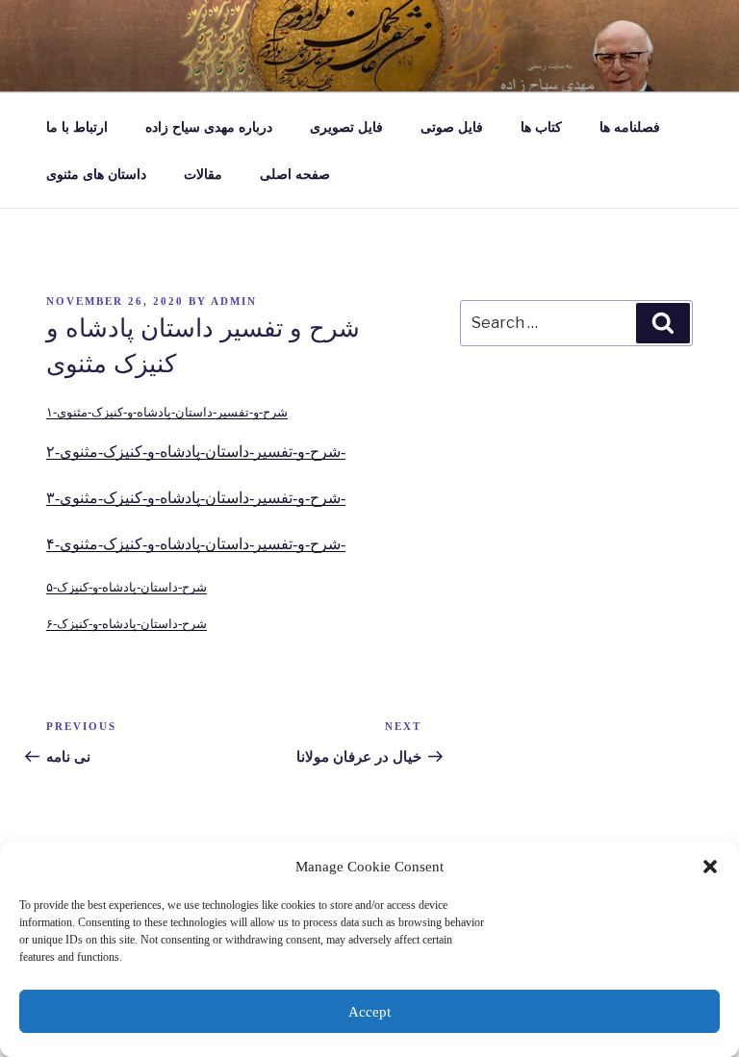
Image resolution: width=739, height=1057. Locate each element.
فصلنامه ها (629, 127)
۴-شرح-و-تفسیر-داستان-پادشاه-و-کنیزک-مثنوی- (195, 544)
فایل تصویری (346, 127)
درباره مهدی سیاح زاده (208, 127)
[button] (710, 866)
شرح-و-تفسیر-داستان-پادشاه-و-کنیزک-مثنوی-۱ (167, 412)
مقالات (203, 174)
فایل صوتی (451, 127)
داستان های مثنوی (96, 174)
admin (234, 301)
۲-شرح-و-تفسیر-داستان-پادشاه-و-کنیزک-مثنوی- (195, 451)
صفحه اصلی (295, 174)
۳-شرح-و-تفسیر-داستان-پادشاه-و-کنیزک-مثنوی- (195, 498)
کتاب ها (541, 127)
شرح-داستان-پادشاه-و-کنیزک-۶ (126, 624)
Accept (369, 1011)
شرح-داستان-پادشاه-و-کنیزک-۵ (126, 587)
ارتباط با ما (77, 127)
